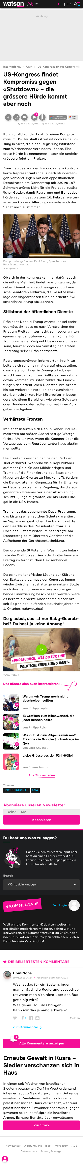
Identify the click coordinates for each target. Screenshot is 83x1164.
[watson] (13, 4)
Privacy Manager (51, 1151)
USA (29, 67)
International (12, 67)
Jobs (48, 1146)
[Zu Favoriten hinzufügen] (42, 117)
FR (69, 4)
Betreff (8, 876)
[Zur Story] (41, 1092)
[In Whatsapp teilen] (16, 117)
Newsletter (13, 1146)
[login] (5, 1159)
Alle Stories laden (41, 775)
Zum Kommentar (25, 1027)
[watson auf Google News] (73, 117)
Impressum (61, 1146)
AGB (75, 1146)
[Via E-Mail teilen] (24, 117)
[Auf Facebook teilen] (8, 117)
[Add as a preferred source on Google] (58, 117)
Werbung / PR (33, 1146)
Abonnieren (41, 820)
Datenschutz (29, 1151)
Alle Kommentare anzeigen (41, 1043)
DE (60, 4)
